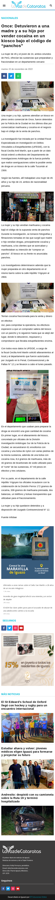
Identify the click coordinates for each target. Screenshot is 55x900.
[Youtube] (21, 628)
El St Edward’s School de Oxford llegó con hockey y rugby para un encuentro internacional (24, 705)
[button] (4, 5)
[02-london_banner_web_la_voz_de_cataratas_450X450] (27, 578)
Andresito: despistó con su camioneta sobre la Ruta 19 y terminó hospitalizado (27, 798)
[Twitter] (9, 628)
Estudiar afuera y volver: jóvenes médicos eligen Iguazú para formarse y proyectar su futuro (26, 752)
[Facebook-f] (3, 628)
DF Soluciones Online (38, 897)
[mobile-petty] (27, 685)
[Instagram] (15, 628)
